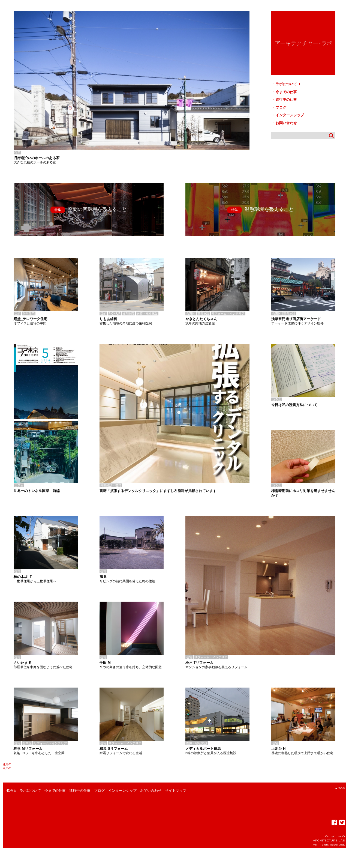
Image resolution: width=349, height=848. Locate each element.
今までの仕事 (286, 92)
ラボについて (287, 84)
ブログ (281, 107)
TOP (342, 788)
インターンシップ (290, 115)
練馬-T (7, 764)
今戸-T (7, 768)
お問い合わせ (286, 123)
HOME (10, 791)
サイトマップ (175, 791)
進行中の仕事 (286, 99)
